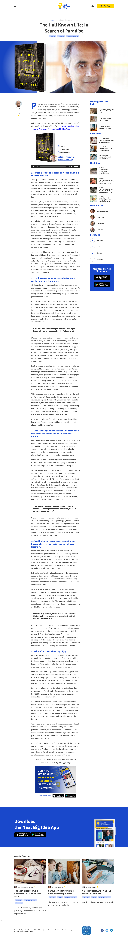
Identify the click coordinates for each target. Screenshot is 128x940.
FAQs (35, 930)
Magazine (53, 20)
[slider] (76, 166)
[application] (55, 166)
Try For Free (105, 6)
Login (92, 6)
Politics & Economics (72, 36)
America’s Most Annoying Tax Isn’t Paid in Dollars (96, 892)
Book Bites (52, 36)
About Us (47, 930)
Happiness (61, 36)
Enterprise (40, 930)
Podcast (30, 930)
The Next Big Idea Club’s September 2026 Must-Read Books (28, 893)
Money (94, 897)
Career (60, 897)
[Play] (34, 167)
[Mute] (72, 167)
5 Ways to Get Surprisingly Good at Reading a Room (61, 892)
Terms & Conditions (56, 930)
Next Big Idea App (18, 930)
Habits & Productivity (30, 900)
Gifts (26, 930)
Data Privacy (65, 930)
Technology (19, 903)
